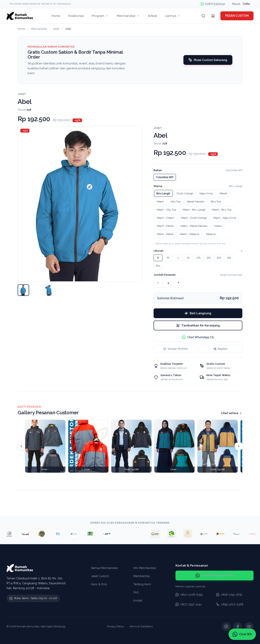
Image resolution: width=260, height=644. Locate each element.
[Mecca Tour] (182, 534)
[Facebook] (237, 626)
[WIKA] (52, 534)
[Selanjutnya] (238, 446)
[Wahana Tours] (166, 534)
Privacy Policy (115, 626)
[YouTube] (249, 626)
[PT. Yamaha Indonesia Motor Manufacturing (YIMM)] (247, 534)
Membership (141, 576)
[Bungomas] (215, 534)
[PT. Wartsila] (117, 534)
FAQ (136, 592)
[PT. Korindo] (69, 534)
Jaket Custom (100, 576)
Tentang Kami (142, 584)
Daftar (246, 3)
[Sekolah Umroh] (150, 534)
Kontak (137, 600)
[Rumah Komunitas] (19, 16)
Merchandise (39, 28)
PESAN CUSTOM (237, 15)
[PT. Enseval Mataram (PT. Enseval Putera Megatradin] (85, 534)
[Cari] (203, 16)
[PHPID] (134, 534)
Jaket (56, 28)
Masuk (236, 3)
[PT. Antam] (231, 534)
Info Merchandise (144, 568)
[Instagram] (226, 626)
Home (21, 28)
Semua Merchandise (104, 568)
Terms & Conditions (141, 626)
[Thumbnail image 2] (48, 290)
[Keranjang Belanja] (213, 16)
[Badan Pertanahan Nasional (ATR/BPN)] (36, 534)
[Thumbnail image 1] (23, 290)
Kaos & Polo (99, 584)
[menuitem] (56, 15)
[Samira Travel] (199, 534)
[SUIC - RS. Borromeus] (101, 534)
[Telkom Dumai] (20, 534)
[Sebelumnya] (21, 446)
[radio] (165, 177)
